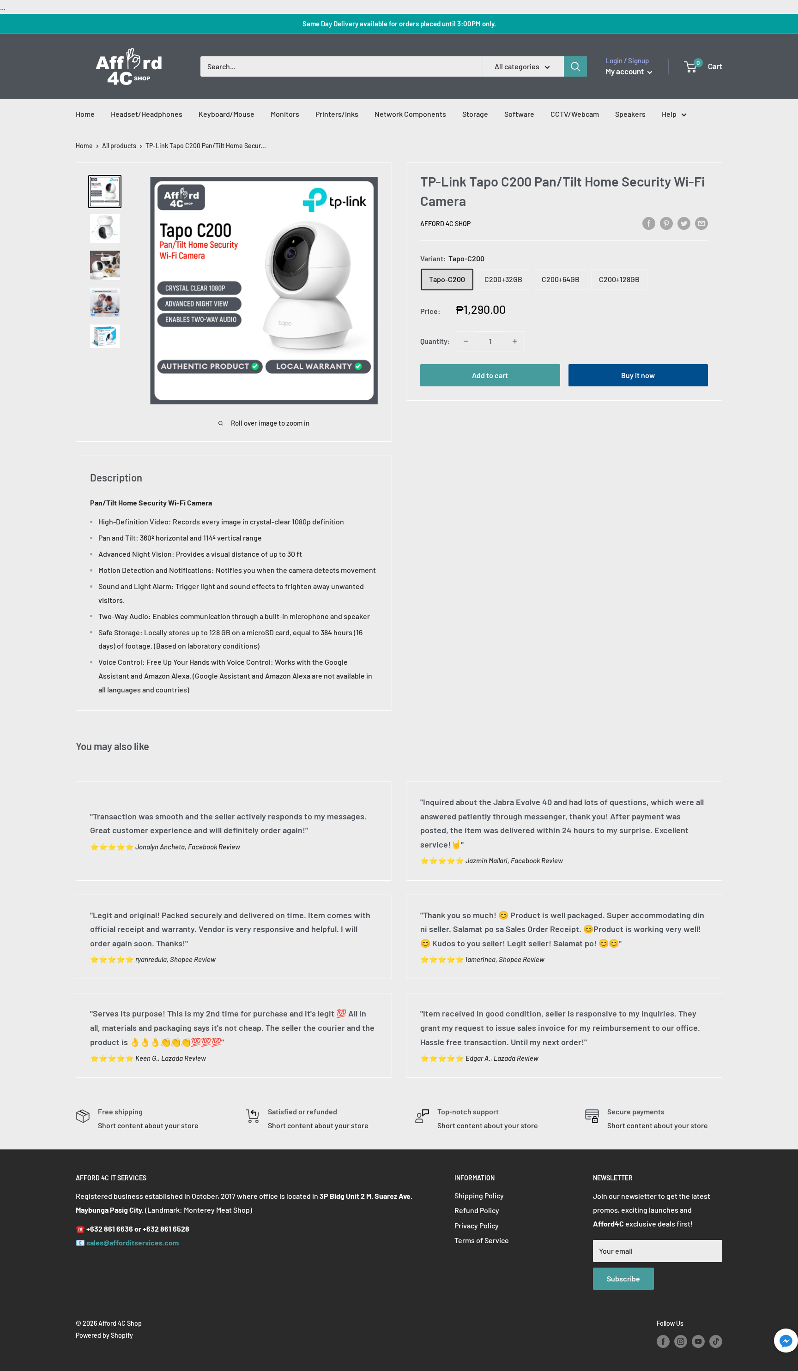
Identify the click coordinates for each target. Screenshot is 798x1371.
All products (119, 146)
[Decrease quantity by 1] (466, 341)
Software (519, 113)
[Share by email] (701, 223)
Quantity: (435, 341)
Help (669, 113)
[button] (786, 1343)
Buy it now (638, 375)
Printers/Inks (336, 113)
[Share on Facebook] (648, 223)
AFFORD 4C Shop (445, 224)
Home (85, 113)
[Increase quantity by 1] (515, 341)
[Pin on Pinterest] (666, 223)
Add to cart (490, 375)
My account (625, 71)
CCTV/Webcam (574, 113)
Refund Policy (476, 1210)
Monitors (285, 113)
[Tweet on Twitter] (683, 223)
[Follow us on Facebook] (663, 1341)
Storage (475, 113)
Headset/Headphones (146, 113)
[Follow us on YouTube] (698, 1341)
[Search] (575, 66)
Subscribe (623, 1278)
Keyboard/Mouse (226, 113)
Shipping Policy (479, 1195)
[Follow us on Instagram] (680, 1341)
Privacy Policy (476, 1225)
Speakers (630, 113)
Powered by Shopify (104, 1335)
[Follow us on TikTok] (715, 1341)
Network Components (410, 113)
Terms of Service (481, 1240)
